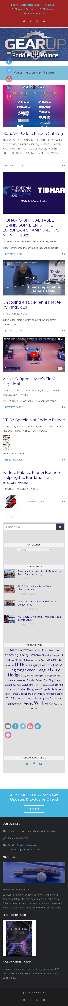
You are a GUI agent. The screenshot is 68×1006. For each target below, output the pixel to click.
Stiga (26, 152)
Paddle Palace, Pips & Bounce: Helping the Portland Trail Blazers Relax (32, 477)
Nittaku (21, 148)
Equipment (43, 144)
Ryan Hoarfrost (39, 685)
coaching (11, 655)
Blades (25, 140)
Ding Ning (46, 655)
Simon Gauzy (11, 689)
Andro (7, 140)
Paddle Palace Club (37, 680)
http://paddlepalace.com (27, 849)
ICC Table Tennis (50, 659)
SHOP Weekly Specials (23, 9)
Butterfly (46, 140)
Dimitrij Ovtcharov (30, 655)
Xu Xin (49, 703)
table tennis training (40, 693)
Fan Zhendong (16, 659)
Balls (15, 140)
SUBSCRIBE (34, 809)
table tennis (55, 689)
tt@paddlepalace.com (26, 845)
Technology (39, 430)
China (56, 650)
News (11, 148)
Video (23, 313)
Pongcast (21, 685)
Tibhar (45, 152)
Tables (35, 152)
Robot (7, 152)
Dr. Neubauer (26, 144)
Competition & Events (17, 241)
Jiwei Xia (29, 665)
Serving (49, 685)
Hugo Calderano (32, 660)
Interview (10, 665)
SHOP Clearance (48, 9)
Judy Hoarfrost (43, 665)
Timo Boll (30, 698)
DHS (5, 144)
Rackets (53, 148)
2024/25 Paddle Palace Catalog (33, 133)
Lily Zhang (28, 675)
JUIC (5, 148)
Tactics (20, 698)
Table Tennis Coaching (17, 693)
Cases (58, 140)
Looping (37, 676)
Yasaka (54, 152)
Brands (7, 488)
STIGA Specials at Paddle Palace (34, 419)
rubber (28, 684)
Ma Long (46, 675)
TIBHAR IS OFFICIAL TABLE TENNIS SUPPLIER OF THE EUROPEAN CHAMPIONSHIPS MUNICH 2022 (31, 227)
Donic (12, 144)
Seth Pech (58, 684)
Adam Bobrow (19, 650)
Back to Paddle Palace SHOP (25, 4)
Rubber (16, 152)
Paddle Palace (37, 148)
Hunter (55, 144)
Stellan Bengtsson (29, 689)
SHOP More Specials (34, 13)
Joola (43, 390)
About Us (49, 4)
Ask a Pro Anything (41, 650)
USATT (16, 394)
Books (35, 140)
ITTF (19, 664)
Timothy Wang (43, 698)
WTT (39, 702)
